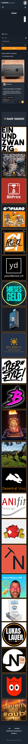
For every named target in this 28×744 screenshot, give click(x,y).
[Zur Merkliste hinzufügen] (3, 61)
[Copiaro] (14, 216)
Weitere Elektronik (11, 97)
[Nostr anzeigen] (19, 102)
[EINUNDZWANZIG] (14, 139)
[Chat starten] (22, 102)
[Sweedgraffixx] (14, 165)
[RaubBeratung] (14, 710)
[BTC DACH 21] (14, 345)
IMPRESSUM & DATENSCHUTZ (14, 731)
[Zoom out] (25, 19)
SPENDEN (17, 728)
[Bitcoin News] (14, 634)
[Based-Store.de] (14, 396)
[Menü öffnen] (25, 7)
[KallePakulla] (14, 586)
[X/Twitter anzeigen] (17, 102)
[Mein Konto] (25, 3)
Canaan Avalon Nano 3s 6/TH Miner (12, 89)
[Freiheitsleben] (14, 505)
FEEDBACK (14, 733)
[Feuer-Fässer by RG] (14, 425)
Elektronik (5, 97)
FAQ (9, 728)
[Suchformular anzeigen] (3, 7)
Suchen (14, 48)
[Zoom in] (25, 17)
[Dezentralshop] (14, 480)
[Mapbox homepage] (5, 34)
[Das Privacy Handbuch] (14, 610)
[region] (14, 25)
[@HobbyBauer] (14, 454)
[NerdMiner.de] (14, 559)
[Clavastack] (14, 686)
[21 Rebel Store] (14, 242)
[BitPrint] (14, 190)
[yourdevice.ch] (14, 268)
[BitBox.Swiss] (14, 319)
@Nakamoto (8, 84)
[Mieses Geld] (14, 293)
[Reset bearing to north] (25, 21)
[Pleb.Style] (14, 370)
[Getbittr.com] (14, 531)
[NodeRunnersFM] (14, 660)
